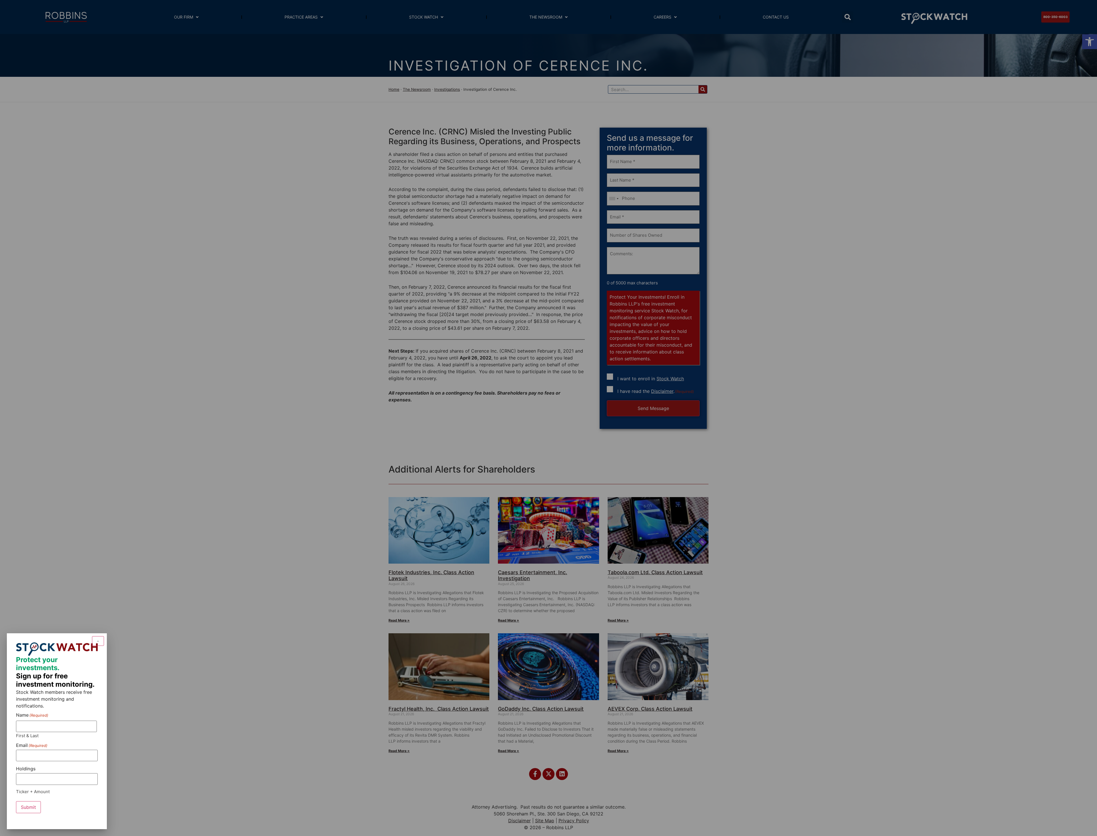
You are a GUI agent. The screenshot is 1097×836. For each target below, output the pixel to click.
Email (31, 745)
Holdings (26, 768)
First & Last (27, 735)
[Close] (98, 641)
